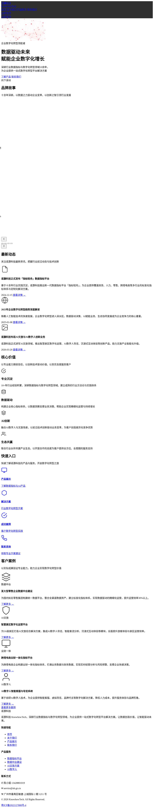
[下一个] (4, 246)
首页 (3, 9)
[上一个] (4, 239)
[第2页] (5, 243)
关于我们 (11, 9)
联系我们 (32, 9)
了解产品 (6, 76)
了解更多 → (7, 604)
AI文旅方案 (13, 765)
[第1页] (2, 243)
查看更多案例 (8, 707)
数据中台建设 (14, 762)
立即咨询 (6, 13)
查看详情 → (19, 295)
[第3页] (8, 243)
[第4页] (11, 243)
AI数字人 (12, 769)
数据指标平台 (14, 758)
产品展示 (21, 9)
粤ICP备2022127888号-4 (13, 805)
